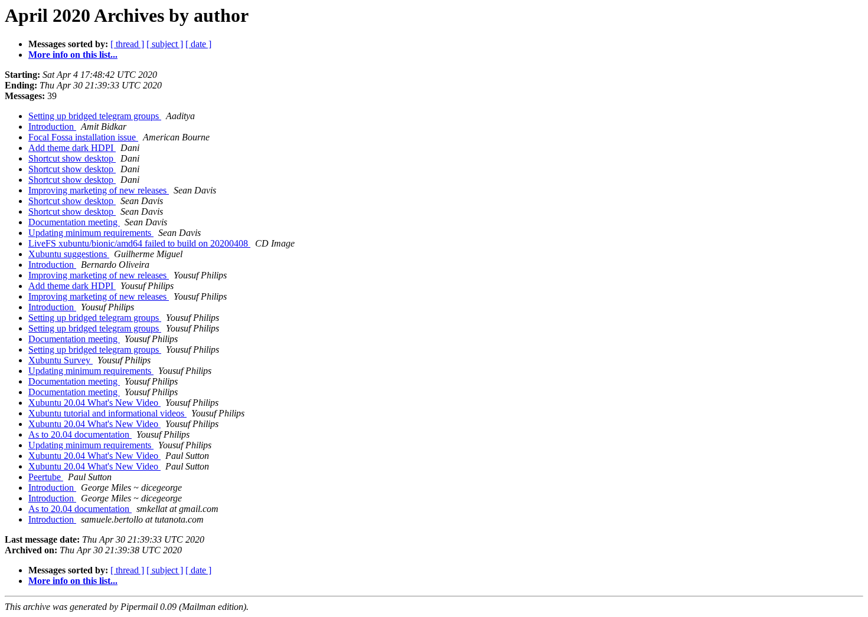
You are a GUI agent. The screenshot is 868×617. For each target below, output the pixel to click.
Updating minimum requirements (91, 233)
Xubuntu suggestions (68, 254)
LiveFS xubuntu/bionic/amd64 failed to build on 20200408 (139, 243)
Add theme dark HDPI (72, 148)
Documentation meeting (74, 222)
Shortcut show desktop (72, 158)
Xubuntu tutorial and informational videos (107, 413)
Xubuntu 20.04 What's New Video (94, 403)
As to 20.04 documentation (80, 434)
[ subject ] (164, 44)
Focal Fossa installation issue (83, 137)
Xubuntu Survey (60, 360)
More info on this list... (73, 55)
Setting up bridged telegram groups (94, 116)
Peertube (45, 477)
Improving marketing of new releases (98, 190)
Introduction (52, 127)
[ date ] (198, 44)
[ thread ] (127, 44)
